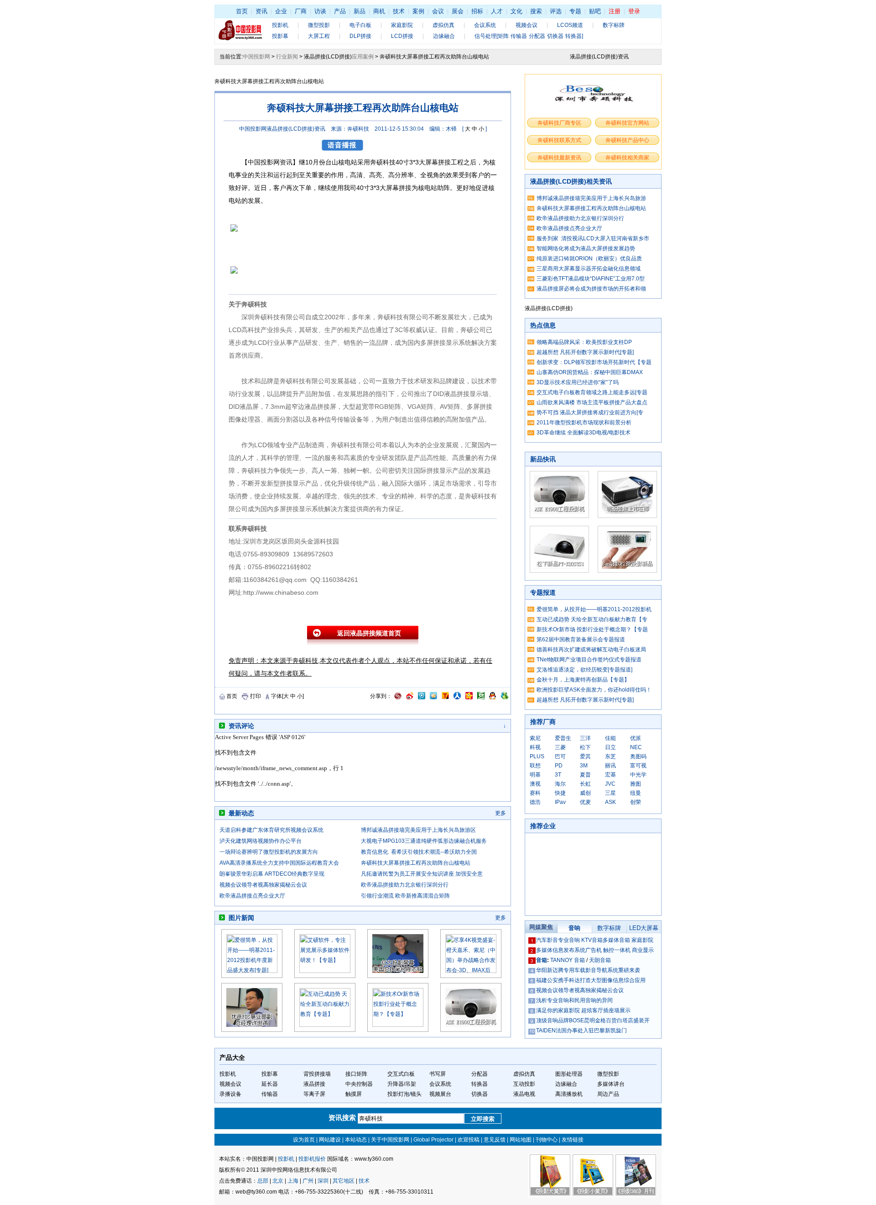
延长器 (269, 1084)
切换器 (479, 1094)
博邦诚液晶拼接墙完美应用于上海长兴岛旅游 (591, 198)
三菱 (560, 747)
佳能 (610, 738)
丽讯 (610, 765)
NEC (636, 747)
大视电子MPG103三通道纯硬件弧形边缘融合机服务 (424, 841)
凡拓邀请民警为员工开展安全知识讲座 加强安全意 (422, 874)
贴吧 (595, 11)
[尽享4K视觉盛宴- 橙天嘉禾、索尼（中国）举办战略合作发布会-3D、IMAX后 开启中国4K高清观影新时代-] (470, 971)
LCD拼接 (402, 36)
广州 (307, 1181)
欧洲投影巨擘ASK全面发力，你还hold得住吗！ (594, 690)
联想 (535, 765)
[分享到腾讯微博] (421, 697)
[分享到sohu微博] (445, 697)
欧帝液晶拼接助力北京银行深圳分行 (404, 885)
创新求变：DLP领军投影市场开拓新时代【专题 (594, 362)
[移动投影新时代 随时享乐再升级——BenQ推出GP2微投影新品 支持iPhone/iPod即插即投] (627, 571)
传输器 (269, 1094)
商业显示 (643, 950)
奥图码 (638, 756)
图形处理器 (569, 1074)
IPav (560, 802)
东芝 (610, 756)
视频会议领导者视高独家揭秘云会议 (263, 885)
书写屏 (437, 1074)
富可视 (638, 765)
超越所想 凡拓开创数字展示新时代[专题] (585, 352)
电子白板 (360, 25)
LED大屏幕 (643, 928)
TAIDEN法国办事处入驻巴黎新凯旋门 (581, 1030)
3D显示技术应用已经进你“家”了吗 (578, 382)
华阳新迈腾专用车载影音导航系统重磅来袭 (588, 970)
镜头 (416, 1094)
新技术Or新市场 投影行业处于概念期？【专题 (592, 629)
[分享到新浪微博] (409, 697)
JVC (610, 784)
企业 (281, 11)
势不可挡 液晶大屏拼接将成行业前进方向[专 (590, 412)
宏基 (610, 775)
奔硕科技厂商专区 (559, 123)
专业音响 (569, 940)
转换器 (479, 1084)
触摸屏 (353, 1094)
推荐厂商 (543, 721)
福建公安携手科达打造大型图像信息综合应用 (591, 980)
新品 (359, 11)
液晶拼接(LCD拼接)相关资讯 (571, 181)
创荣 (635, 802)
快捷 (560, 793)
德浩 (535, 802)
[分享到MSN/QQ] (492, 697)
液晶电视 (524, 1094)
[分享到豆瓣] (481, 697)
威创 (585, 793)
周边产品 (608, 1094)
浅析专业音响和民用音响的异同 (574, 1000)
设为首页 (304, 1139)
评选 (556, 11)
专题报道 (543, 592)
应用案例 (363, 56)
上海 (292, 1181)
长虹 (585, 784)
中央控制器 (359, 1084)
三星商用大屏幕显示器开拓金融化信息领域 (589, 268)
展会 (458, 11)
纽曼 (635, 793)
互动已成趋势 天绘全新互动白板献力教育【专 (592, 619)
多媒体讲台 (611, 1084)
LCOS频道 (570, 25)
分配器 (479, 1074)
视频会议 (526, 25)
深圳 (323, 1181)
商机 (379, 11)
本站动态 (356, 1139)
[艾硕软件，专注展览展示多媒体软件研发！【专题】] (324, 971)
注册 (614, 11)
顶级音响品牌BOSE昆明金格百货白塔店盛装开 (593, 1020)
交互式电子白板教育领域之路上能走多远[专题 (592, 392)
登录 (634, 11)
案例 (418, 11)
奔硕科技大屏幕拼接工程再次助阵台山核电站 (415, 863)
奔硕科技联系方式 (559, 140)
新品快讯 (543, 459)
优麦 (585, 802)
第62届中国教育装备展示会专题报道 (581, 639)
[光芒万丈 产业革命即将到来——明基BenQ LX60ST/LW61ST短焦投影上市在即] (627, 516)
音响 (574, 928)
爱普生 (563, 738)
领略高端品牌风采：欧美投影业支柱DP (584, 342)
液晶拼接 (314, 1084)
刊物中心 (547, 1139)
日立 (610, 747)
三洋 (585, 738)
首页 (242, 11)
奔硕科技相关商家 (627, 157)
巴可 (560, 756)
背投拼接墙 (317, 1074)
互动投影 (524, 1084)
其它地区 (344, 1181)
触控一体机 (617, 950)
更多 (500, 813)
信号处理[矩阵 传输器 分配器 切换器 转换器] (528, 36)
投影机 (280, 25)
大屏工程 (319, 36)
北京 (277, 1181)
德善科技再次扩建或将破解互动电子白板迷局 (591, 649)
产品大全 (232, 1057)
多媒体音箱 (616, 940)
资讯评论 (241, 725)
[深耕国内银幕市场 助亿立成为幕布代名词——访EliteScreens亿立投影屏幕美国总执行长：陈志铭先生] (397, 976)
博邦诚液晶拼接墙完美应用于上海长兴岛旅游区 (418, 830)
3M (584, 765)
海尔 (560, 784)
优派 (635, 738)
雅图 (635, 784)
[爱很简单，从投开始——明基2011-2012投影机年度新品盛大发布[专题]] (251, 971)
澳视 (535, 784)
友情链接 (573, 1139)
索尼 (535, 738)
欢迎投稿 (469, 1139)
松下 (585, 747)
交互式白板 (401, 1074)
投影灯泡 (398, 1094)
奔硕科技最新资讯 (559, 157)
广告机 (593, 950)
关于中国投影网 (390, 1139)
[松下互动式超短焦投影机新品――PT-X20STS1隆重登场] (559, 571)
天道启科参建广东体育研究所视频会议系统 (271, 830)
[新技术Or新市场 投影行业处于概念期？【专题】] (397, 1025)
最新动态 (241, 813)
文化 (516, 11)
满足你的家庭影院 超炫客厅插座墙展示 (583, 1010)
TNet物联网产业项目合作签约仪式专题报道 (589, 659)
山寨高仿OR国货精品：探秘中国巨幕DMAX (590, 372)
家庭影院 (402, 25)
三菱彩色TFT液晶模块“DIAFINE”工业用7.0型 (591, 278)
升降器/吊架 (401, 1084)
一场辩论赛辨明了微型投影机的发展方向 (268, 852)
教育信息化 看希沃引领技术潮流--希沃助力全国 (419, 852)
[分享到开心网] (469, 697)
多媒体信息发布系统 (560, 950)
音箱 (541, 960)
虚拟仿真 (443, 25)
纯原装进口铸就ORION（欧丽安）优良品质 (589, 258)
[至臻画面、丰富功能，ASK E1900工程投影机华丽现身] (470, 1030)
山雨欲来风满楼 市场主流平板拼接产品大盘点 (592, 402)
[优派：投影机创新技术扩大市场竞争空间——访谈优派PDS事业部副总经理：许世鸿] (251, 1030)
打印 (255, 696)
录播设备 (230, 1094)
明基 (535, 775)
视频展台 (440, 1094)
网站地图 (521, 1139)
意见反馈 (495, 1139)
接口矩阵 (356, 1074)
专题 (575, 11)
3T (558, 775)
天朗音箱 (600, 960)
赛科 (535, 793)
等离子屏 (314, 1094)
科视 (535, 747)
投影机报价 (312, 1159)
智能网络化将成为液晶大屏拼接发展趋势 (586, 248)
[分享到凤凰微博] (398, 697)
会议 (438, 11)
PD (559, 765)
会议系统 (485, 25)
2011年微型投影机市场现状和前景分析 (584, 422)
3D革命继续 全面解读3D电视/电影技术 (584, 432)
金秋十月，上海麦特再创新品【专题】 (583, 679)
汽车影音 (547, 940)
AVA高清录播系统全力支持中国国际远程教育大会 (279, 863)
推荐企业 (543, 826)
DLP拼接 (360, 36)
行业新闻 (287, 56)
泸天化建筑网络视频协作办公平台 (260, 841)
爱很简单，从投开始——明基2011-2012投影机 (594, 609)
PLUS (537, 756)
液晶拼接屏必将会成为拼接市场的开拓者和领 (591, 288)
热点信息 (543, 325)
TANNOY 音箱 (567, 960)
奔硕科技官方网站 (627, 123)
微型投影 (319, 25)
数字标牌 (614, 25)
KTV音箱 (592, 940)
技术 (399, 11)
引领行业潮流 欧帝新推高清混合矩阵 (405, 896)
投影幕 (280, 36)
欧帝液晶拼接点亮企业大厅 (252, 896)
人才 (497, 11)
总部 (262, 1181)
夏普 (585, 775)
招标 (477, 11)
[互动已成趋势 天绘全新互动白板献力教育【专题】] (324, 1025)
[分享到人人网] (457, 697)
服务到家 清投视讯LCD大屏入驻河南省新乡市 (593, 238)
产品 (340, 11)
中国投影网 (256, 56)
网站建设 (330, 1139)
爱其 (585, 756)
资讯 (261, 11)
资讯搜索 (343, 1117)
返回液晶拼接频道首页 (369, 633)
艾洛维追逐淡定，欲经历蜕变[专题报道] (584, 669)
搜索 (536, 11)
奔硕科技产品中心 (627, 140)
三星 (610, 793)
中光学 (638, 775)
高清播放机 (569, 1094)
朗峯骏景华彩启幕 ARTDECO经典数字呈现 (271, 874)
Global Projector (433, 1139)
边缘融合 (444, 36)
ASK (610, 802)
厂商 (301, 11)
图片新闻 (241, 917)
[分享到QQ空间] (433, 697)
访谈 (320, 11)
